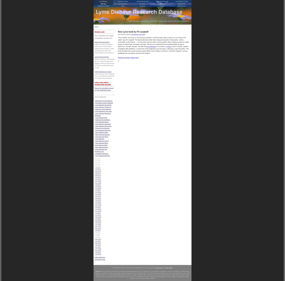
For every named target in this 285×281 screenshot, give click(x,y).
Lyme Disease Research (103, 130)
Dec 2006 (98, 249)
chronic (169, 46)
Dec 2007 (98, 226)
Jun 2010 (98, 170)
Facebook (142, 6)
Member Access (182, 6)
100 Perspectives (122, 4)
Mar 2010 (98, 175)
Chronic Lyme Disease (102, 128)
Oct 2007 (98, 230)
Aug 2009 (98, 188)
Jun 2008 (98, 215)
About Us (162, 4)
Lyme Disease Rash (101, 147)
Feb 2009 (98, 200)
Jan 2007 (98, 247)
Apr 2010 (98, 173)
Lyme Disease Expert (102, 122)
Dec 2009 (98, 181)
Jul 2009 (97, 190)
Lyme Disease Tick (101, 149)
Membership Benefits (142, 1)
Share (96, 27)
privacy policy (168, 268)
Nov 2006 (98, 250)
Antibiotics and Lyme (101, 154)
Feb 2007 (98, 245)
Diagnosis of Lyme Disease (103, 101)
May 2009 (98, 194)
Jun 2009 (98, 192)
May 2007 (98, 239)
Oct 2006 (98, 252)
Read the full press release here (128, 58)
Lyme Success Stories (182, 1)
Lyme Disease (103, 1)
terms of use (159, 268)
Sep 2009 (98, 187)
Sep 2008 (98, 209)
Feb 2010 (98, 177)
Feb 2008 (98, 222)
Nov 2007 (98, 228)
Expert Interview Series (162, 1)
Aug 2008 (98, 211)
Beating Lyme (99, 152)
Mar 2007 (98, 243)
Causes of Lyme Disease (103, 109)
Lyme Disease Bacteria (102, 156)
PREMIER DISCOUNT (103, 6)
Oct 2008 (98, 207)
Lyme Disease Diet (101, 118)
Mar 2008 (98, 221)
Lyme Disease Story (101, 143)
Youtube (162, 6)
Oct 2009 (98, 185)
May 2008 (98, 217)
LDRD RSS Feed (100, 257)
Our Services (142, 4)
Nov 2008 (98, 205)
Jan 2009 (98, 202)
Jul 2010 (97, 168)
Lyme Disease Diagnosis (103, 124)
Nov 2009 (98, 183)
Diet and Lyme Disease (102, 135)
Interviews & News (123, 1)
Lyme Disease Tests (101, 132)
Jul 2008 (97, 213)
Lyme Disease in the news (103, 111)
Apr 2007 (98, 241)
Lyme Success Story (101, 137)
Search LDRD (181, 4)
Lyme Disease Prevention (103, 126)
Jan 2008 (98, 224)
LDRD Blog (103, 4)
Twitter (123, 6)
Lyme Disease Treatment (103, 107)
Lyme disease (151, 46)
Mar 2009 (98, 198)
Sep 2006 (98, 254)
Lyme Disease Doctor (102, 141)
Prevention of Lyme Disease (104, 103)
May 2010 (98, 171)
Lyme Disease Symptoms (103, 105)
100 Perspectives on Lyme (103, 72)
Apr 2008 (98, 219)
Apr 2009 (98, 196)
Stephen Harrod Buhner (102, 120)
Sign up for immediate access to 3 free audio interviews (104, 89)
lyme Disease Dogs (101, 145)
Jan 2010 (98, 179)
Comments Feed (100, 260)
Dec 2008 (98, 204)
